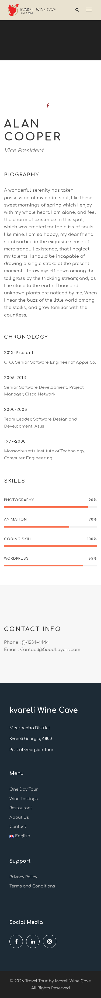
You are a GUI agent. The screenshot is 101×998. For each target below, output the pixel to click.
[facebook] (48, 105)
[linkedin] (33, 941)
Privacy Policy (23, 877)
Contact (17, 826)
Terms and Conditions (32, 886)
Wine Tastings (23, 799)
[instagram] (49, 941)
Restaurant (20, 808)
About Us (19, 817)
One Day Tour (23, 789)
